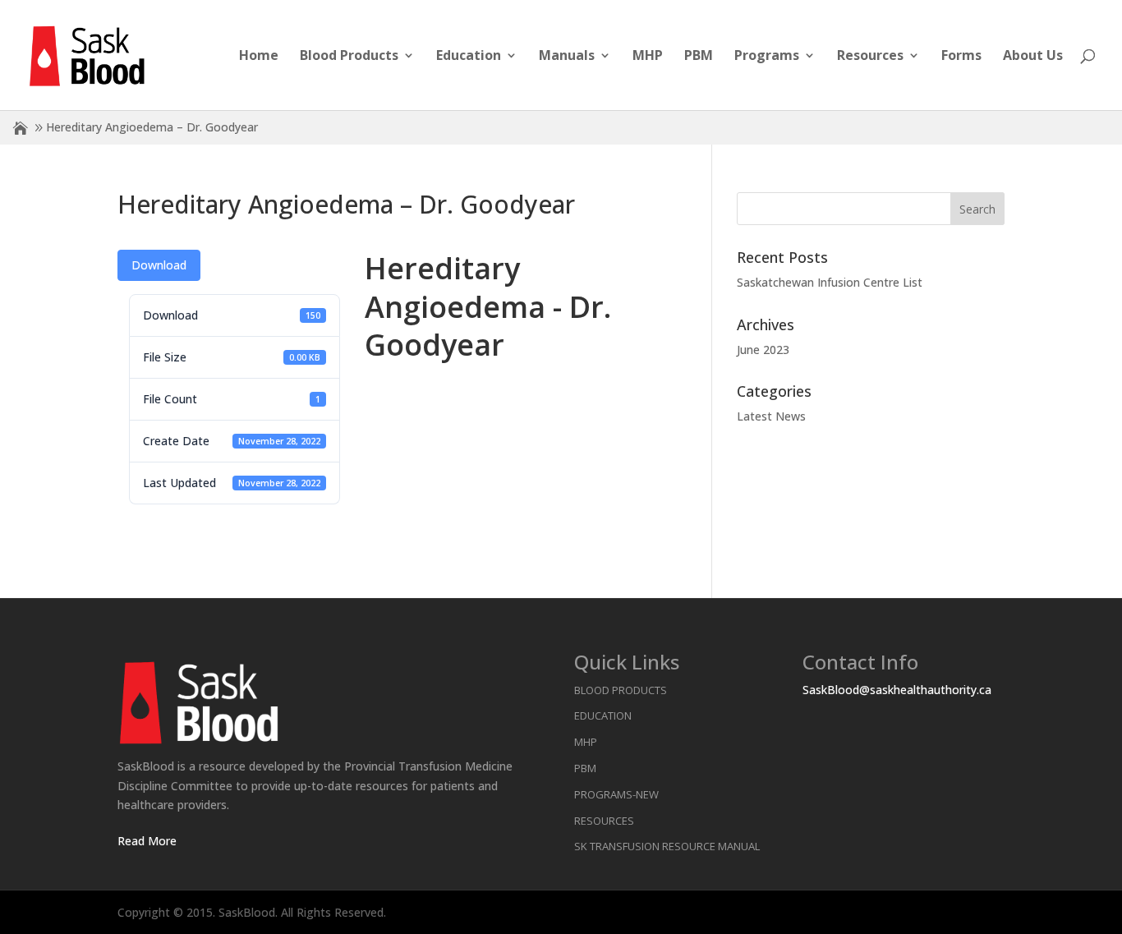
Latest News (771, 416)
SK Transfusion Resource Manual (667, 846)
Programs (766, 56)
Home (258, 56)
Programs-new (616, 794)
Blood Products (349, 56)
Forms (961, 56)
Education (468, 56)
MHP (647, 56)
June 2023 (763, 349)
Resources (870, 56)
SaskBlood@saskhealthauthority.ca (896, 689)
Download (158, 265)
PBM (698, 56)
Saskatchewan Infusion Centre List (829, 282)
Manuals (567, 56)
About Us (1033, 56)
